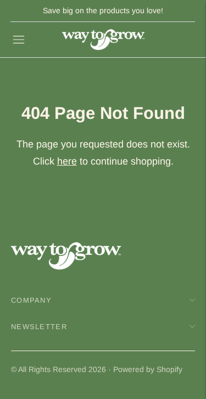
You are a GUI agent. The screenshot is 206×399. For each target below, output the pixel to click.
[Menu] (18, 40)
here (67, 161)
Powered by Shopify (147, 369)
